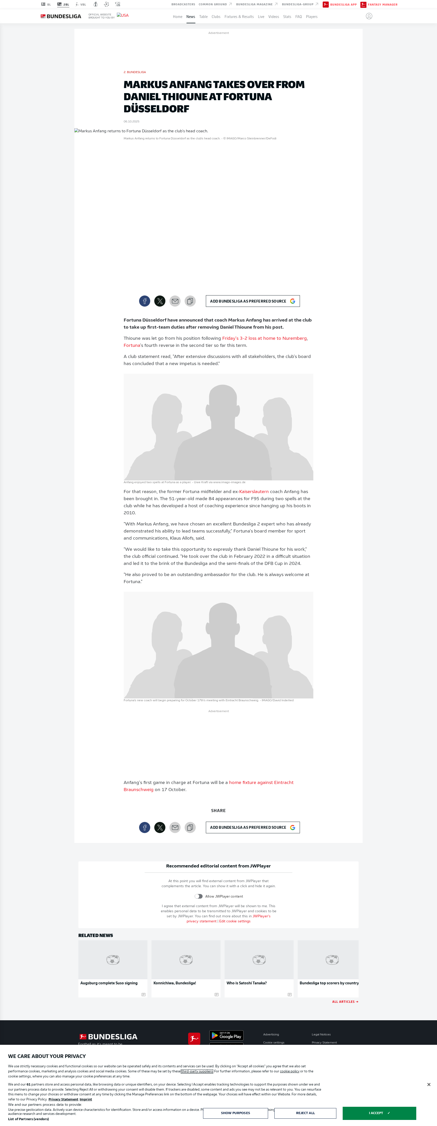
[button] (367, 16)
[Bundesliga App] (326, 4)
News (190, 16)
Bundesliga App (343, 5)
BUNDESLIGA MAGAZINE (255, 4)
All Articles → (345, 1001)
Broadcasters (183, 4)
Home (177, 16)
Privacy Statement (324, 1042)
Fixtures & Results (239, 16)
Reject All (305, 1113)
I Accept (376, 1113)
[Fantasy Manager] (363, 4)
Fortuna (132, 346)
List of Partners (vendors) (28, 1119)
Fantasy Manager (383, 5)
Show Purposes (235, 1113)
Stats (287, 16)
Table (203, 16)
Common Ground (213, 4)
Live (261, 16)
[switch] (199, 896)
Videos (273, 16)
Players (312, 16)
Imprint (86, 1099)
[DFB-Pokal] (96, 4)
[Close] (428, 1084)
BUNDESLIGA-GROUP (298, 4)
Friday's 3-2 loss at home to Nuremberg (264, 338)
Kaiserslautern (254, 492)
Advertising (271, 1034)
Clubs (216, 16)
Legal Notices (321, 1034)
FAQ (298, 16)
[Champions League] (106, 4)
